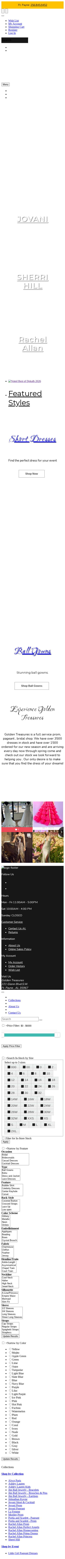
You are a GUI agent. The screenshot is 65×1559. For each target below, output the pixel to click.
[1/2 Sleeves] (12, 1308)
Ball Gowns (32, 651)
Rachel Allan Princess (20, 1536)
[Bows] (9, 1237)
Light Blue (18, 1373)
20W (14, 1105)
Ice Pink (16, 1397)
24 (40, 1086)
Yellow (16, 1349)
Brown (16, 1438)
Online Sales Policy (19, 949)
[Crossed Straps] (11, 1203)
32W (14, 1118)
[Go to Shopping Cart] (2, 11)
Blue (14, 1380)
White (15, 1452)
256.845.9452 (39, 5)
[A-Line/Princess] (10, 1293)
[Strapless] (10, 1332)
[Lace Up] (11, 1206)
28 (13, 1093)
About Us (14, 945)
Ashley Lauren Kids (19, 1486)
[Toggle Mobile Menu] (2, 992)
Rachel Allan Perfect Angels (23, 1527)
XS (46, 1118)
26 (53, 1086)
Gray (15, 1445)
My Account (15, 23)
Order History (16, 966)
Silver (15, 1449)
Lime (15, 1363)
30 (26, 1093)
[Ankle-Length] (9, 1262)
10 (48, 1073)
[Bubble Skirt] (12, 1185)
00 (28, 1067)
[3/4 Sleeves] (12, 1311)
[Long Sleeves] (12, 1314)
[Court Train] (9, 1271)
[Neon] (6, 1222)
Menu (5, 84)
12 (13, 1080)
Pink (14, 1401)
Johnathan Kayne (17, 1499)
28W (31, 1112)
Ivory (15, 1428)
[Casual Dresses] (15, 1160)
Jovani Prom (15, 1505)
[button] (18, 97)
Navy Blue (18, 1383)
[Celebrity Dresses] (12, 1188)
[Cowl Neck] (10, 1277)
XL (49, 1124)
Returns (13, 932)
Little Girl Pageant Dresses (23, 1553)
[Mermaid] (10, 1299)
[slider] (57, 1034)
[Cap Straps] (10, 1323)
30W (47, 1112)
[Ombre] (6, 1225)
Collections (14, 1000)
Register (12, 29)
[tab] (32, 1473)
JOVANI (32, 218)
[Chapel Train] (9, 1268)
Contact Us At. (17, 928)
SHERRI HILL (32, 281)
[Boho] (11, 1173)
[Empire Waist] (10, 1296)
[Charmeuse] (8, 1247)
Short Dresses (32, 439)
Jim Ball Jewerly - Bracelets (23, 1489)
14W (14, 1099)
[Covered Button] (11, 1200)
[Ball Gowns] (11, 1170)
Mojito (15, 1352)
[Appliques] (9, 1231)
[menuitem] (36, 20)
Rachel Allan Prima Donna (23, 1533)
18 (53, 1080)
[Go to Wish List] (6, 11)
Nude (15, 1432)
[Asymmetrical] (9, 1265)
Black (15, 1442)
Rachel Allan (32, 343)
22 (26, 1086)
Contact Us (14, 1012)
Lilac (15, 1390)
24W (47, 1105)
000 (13, 1067)
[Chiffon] (8, 1250)
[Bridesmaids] (15, 1157)
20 (13, 1086)
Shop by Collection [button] (12, 1473)
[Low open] (11, 1209)
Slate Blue (17, 1376)
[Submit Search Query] (40, 1020)
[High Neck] (10, 1283)
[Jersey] (8, 1255)
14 (26, 1080)
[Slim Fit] (10, 1301)
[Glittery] (6, 1216)
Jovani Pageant (16, 1508)
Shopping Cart (16, 26)
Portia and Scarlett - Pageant (23, 1517)
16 (40, 1080)
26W (14, 1112)
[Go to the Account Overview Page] (2, 15)
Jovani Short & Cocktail (21, 1502)
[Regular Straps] (10, 1326)
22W (31, 1105)
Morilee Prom (15, 1514)
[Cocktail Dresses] (15, 1163)
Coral (15, 1425)
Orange (16, 1421)
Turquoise (17, 1369)
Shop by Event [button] (10, 1546)
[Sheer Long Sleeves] (12, 1317)
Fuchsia (16, 1407)
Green (15, 1359)
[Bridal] (15, 1154)
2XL (14, 1131)
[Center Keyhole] (12, 1191)
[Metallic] (6, 1219)
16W (31, 1099)
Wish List (13, 20)
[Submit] (62, 2)
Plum (15, 1414)
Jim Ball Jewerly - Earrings (23, 1496)
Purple (15, 1387)
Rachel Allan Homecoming (23, 1530)
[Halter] (10, 1280)
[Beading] (9, 1234)
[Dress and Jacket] (11, 1176)
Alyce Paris (14, 1480)
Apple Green (19, 1356)
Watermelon (18, 1411)
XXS (31, 1118)
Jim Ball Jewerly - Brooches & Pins (27, 1493)
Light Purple (19, 1394)
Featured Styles (25, 398)
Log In (12, 33)
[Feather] (8, 1252)
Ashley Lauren (16, 1483)
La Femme (14, 1511)
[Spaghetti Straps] (10, 1329)
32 (40, 1093)
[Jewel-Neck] (10, 1286)
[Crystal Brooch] (9, 1240)
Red (14, 1418)
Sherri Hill (14, 1539)
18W (47, 1099)
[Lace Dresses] (11, 1179)
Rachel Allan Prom (18, 1524)
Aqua (15, 1366)
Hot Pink (17, 1404)
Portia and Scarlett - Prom (22, 1520)
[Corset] (12, 1194)
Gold (15, 1435)
